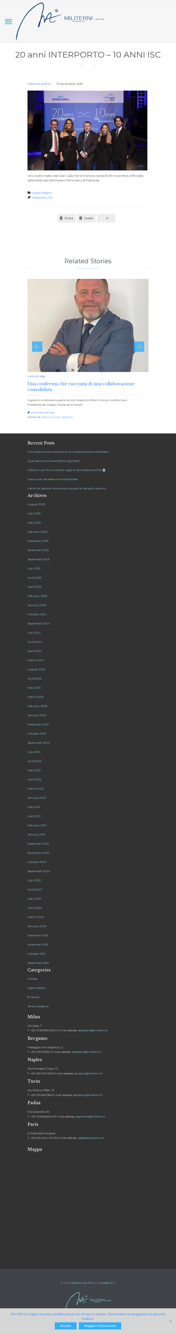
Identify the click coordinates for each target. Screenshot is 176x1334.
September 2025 (39, 559)
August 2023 (36, 669)
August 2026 (36, 504)
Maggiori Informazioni (100, 1326)
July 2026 (34, 513)
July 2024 (34, 632)
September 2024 (39, 623)
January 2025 (37, 605)
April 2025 (34, 586)
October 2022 (37, 733)
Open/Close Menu (8, 21)
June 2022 (34, 761)
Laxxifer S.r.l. (107, 1282)
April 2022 (34, 779)
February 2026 (37, 531)
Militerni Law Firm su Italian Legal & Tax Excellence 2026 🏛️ (67, 470)
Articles (46, 417)
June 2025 (34, 577)
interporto (39, 197)
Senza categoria (38, 1006)
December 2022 (38, 724)
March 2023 (36, 697)
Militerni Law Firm (82, 1282)
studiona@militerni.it (88, 1073)
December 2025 (38, 541)
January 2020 (37, 926)
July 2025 (34, 568)
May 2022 (34, 770)
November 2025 (38, 550)
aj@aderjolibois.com (91, 1138)
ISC (50, 197)
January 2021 (36, 834)
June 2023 (34, 678)
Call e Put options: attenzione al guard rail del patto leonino (67, 488)
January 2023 (37, 715)
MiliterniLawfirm (39, 84)
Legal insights (42, 192)
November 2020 (39, 852)
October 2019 (36, 953)
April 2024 (35, 651)
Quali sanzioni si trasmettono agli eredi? (54, 461)
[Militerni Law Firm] (60, 21)
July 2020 (34, 880)
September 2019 (38, 963)
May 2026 (34, 522)
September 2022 (39, 742)
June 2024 (35, 641)
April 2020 (35, 908)
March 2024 (36, 660)
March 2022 (36, 788)
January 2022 (37, 797)
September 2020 (39, 871)
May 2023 (34, 687)
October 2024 (37, 614)
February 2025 (37, 596)
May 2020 (34, 898)
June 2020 (35, 889)
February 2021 (37, 825)
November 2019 (38, 944)
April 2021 (34, 816)
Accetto (65, 1326)
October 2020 (37, 862)
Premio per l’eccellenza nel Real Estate (53, 479)
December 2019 (38, 935)
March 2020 (36, 917)
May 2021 (34, 807)
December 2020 (38, 843)
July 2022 (34, 752)
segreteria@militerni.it (93, 1030)
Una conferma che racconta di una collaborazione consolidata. (68, 451)
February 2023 (37, 706)
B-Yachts (33, 997)
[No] (170, 1321)
